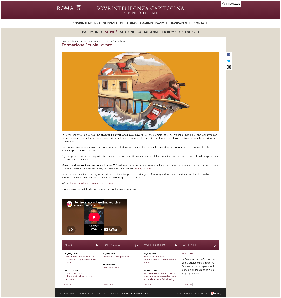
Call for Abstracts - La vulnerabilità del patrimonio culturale (79, 276)
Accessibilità (188, 253)
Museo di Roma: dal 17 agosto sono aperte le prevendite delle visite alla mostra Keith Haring (160, 276)
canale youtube (142, 168)
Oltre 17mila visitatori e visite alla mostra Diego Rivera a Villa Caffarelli (80, 259)
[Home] (140, 10)
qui (71, 189)
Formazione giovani (88, 41)
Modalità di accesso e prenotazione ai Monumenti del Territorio (160, 259)
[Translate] (215, 3)
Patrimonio (92, 32)
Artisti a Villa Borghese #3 (116, 256)
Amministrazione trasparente (165, 23)
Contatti (200, 23)
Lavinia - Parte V (111, 267)
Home (65, 41)
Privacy (217, 293)
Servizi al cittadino (120, 23)
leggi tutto (68, 284)
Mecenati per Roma (160, 32)
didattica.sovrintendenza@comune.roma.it (92, 183)
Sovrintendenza (86, 23)
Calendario (189, 32)
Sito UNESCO (130, 32)
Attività (111, 32)
